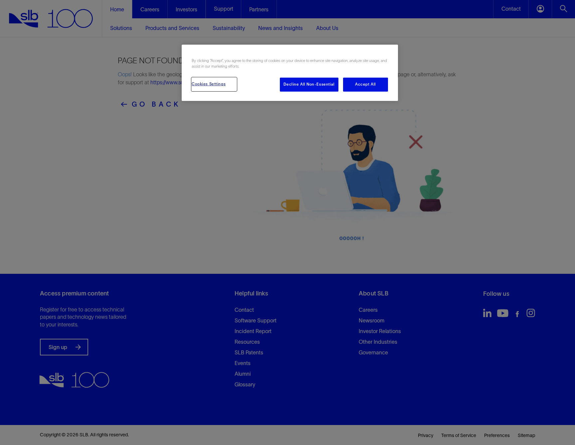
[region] (290, 73)
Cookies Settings (209, 84)
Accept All (365, 84)
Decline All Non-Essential (309, 84)
